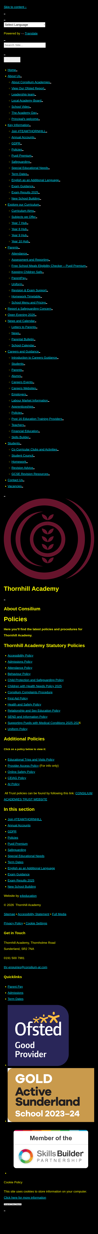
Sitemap (9, 914)
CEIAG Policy (17, 778)
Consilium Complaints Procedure (30, 692)
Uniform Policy (17, 729)
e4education (28, 895)
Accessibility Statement (33, 914)
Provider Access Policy (23, 765)
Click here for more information (25, 1197)
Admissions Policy (20, 661)
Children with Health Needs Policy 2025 (35, 686)
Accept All (7, 1204)
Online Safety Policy (21, 772)
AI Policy (14, 784)
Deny (13, 1204)
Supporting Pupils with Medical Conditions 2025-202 (43, 723)
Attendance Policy (20, 667)
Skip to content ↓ (15, 7)
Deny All (18, 1204)
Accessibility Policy (20, 655)
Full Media (59, 914)
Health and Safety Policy (24, 704)
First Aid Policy (18, 698)
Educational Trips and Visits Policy (31, 759)
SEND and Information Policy (27, 716)
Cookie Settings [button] (36, 923)
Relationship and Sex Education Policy (34, 710)
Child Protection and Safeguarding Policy (36, 680)
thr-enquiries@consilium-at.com (25, 967)
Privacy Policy (13, 923)
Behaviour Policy (19, 674)
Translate (31, 33)
